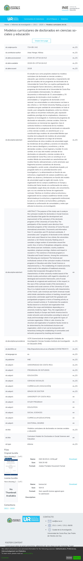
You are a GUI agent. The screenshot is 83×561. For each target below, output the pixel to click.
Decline (69, 558)
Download (73, 459)
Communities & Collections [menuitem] (34, 19)
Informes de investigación (21, 24)
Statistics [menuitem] (64, 19)
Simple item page (41, 41)
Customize (5, 558)
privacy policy (27, 553)
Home (6, 24)
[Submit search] (67, 27)
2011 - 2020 (38, 24)
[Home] (13, 19)
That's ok (77, 558)
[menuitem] (52, 19)
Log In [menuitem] (75, 27)
